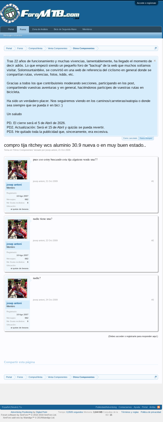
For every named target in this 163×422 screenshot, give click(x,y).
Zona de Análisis (40, 29)
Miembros (87, 29)
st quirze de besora (19, 209)
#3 (152, 300)
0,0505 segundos (74, 412)
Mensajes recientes (13, 35)
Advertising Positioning (21, 412)
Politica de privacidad (151, 412)
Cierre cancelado (130, 138)
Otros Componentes (23, 150)
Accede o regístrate (146, 3)
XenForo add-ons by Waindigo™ (18, 417)
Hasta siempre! (146, 138)
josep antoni (51, 150)
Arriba (152, 407)
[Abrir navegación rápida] (155, 48)
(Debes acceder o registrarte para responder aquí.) (133, 336)
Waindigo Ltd (48, 417)
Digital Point (41, 412)
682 (26, 199)
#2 (152, 240)
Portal (11, 29)
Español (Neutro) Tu (12, 407)
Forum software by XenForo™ (29, 415)
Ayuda (137, 407)
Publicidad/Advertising (106, 407)
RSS (158, 407)
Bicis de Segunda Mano (65, 29)
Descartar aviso (154, 60)
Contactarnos (125, 407)
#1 (152, 181)
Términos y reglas (130, 412)
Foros (23, 29)
